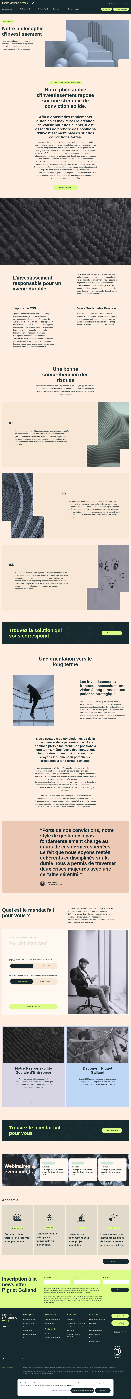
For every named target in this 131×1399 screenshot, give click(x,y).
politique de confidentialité (68, 1290)
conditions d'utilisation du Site (65, 1367)
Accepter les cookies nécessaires (82, 1390)
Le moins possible (45, 966)
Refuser (102, 1390)
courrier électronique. (109, 1367)
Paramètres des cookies (60, 1390)
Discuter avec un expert (64, 187)
